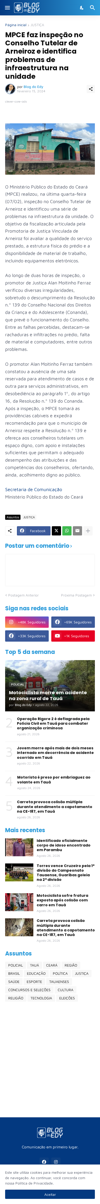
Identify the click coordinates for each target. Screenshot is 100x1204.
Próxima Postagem (76, 595)
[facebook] (44, 1162)
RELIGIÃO (15, 998)
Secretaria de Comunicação (33, 489)
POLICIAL (15, 965)
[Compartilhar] (91, 89)
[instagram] (56, 1162)
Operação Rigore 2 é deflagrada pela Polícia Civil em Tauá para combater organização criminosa (53, 724)
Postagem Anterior (23, 595)
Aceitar (50, 1194)
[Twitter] (56, 530)
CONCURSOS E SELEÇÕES (29, 990)
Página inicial (15, 25)
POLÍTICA (60, 973)
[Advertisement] (50, 1059)
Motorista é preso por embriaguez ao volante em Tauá (54, 779)
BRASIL (14, 973)
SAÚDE (13, 981)
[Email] (77, 530)
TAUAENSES (59, 981)
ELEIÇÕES (67, 998)
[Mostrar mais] (88, 530)
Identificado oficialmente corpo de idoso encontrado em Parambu (64, 845)
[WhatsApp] (67, 530)
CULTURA (65, 990)
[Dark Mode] (82, 7)
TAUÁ (34, 965)
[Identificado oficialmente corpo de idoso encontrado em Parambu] (19, 847)
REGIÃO (71, 965)
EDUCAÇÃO (36, 973)
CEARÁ (51, 965)
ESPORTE (34, 981)
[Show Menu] (7, 7)
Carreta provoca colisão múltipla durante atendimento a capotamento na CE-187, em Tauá (54, 807)
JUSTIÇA (37, 25)
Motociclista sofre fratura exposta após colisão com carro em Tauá (62, 900)
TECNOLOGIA (41, 998)
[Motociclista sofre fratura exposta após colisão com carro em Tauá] (19, 902)
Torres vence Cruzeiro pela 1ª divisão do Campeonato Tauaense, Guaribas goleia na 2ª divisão (65, 872)
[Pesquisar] (93, 8)
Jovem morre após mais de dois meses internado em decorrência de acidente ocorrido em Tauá (55, 753)
